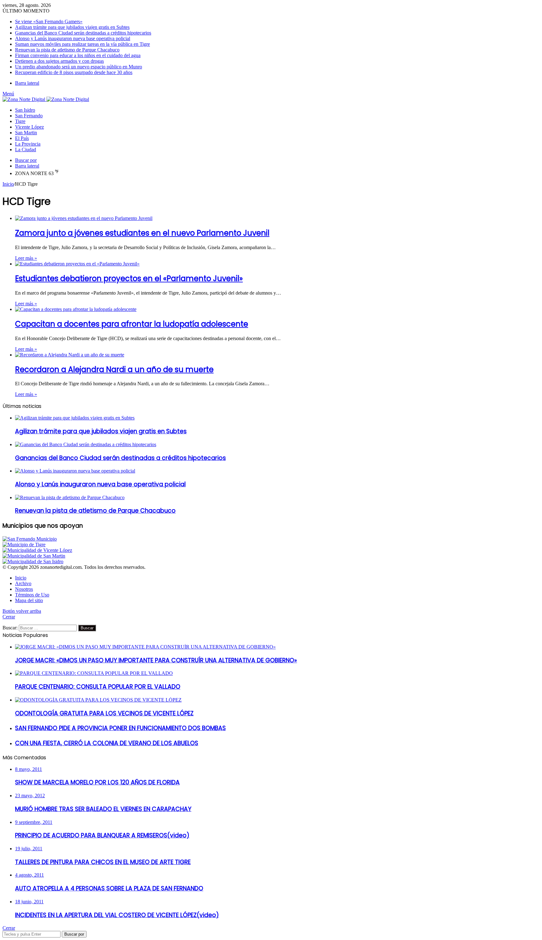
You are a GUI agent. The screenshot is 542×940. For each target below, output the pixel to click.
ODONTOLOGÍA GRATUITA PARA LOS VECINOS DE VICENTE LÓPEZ (104, 713)
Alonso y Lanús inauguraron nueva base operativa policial (72, 38)
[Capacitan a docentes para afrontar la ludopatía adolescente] (75, 309)
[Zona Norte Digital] (46, 99)
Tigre (20, 121)
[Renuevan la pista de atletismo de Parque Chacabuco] (70, 497)
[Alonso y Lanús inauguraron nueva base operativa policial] (75, 470)
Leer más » (26, 258)
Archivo (23, 583)
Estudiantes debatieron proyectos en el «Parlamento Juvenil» (129, 278)
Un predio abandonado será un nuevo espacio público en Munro (78, 66)
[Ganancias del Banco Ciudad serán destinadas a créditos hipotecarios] (85, 444)
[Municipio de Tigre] (24, 544)
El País (22, 138)
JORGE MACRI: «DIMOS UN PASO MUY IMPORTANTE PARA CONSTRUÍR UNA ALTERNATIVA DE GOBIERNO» (156, 660)
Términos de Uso (32, 594)
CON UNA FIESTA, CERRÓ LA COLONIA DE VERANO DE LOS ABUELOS (106, 743)
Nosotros (24, 589)
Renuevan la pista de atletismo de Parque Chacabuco (67, 49)
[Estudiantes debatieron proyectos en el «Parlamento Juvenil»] (77, 263)
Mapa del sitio (29, 600)
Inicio (8, 184)
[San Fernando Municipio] (30, 539)
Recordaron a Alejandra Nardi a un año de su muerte (114, 369)
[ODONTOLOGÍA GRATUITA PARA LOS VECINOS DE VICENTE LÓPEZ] (98, 699)
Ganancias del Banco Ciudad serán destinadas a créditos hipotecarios (83, 32)
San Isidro (25, 110)
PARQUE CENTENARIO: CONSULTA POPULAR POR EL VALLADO (97, 686)
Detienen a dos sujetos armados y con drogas (59, 61)
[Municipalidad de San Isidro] (33, 561)
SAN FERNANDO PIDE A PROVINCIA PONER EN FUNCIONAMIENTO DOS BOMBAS (120, 728)
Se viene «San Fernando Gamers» (48, 21)
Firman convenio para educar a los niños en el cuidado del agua (78, 55)
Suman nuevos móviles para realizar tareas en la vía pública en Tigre (82, 44)
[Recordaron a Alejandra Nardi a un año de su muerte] (69, 354)
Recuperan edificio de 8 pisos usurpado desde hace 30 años (73, 72)
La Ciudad (25, 149)
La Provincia (27, 144)
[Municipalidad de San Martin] (34, 555)
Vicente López (29, 127)
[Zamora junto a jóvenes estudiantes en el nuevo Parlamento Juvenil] (83, 218)
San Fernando (29, 115)
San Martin (26, 132)
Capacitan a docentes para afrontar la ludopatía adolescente (131, 324)
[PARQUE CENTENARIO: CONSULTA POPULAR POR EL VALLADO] (94, 673)
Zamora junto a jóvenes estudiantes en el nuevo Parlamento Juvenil (142, 233)
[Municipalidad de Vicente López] (37, 550)
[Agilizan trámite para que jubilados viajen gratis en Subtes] (75, 417)
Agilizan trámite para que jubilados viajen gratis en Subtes (72, 27)
